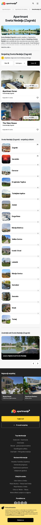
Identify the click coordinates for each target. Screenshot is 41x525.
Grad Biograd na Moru (20, 449)
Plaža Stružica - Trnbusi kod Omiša (20, 483)
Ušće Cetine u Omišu (20, 480)
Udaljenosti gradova (20, 470)
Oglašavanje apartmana (20, 467)
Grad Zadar (20, 443)
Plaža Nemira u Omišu (20, 486)
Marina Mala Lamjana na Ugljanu (20, 492)
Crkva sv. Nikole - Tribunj (20, 489)
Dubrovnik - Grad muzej (20, 440)
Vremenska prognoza (20, 465)
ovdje (19, 512)
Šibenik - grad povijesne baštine (20, 446)
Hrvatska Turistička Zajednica (20, 462)
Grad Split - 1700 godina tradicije (20, 452)
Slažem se (20, 520)
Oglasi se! (20, 419)
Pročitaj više (5, 47)
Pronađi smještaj (21, 425)
